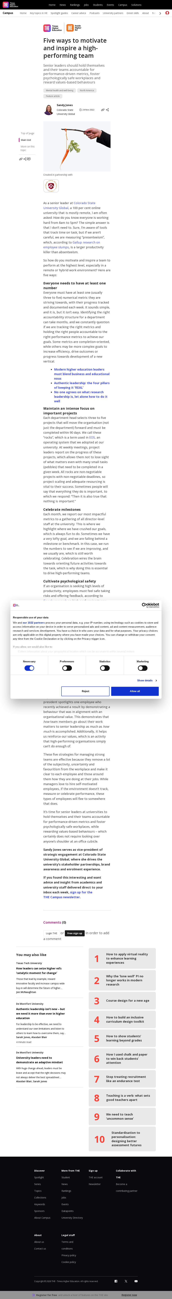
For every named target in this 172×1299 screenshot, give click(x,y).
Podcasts (95, 13)
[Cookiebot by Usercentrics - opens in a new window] (144, 605)
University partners (113, 13)
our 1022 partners (34, 622)
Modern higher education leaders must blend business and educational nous (82, 373)
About (145, 13)
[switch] (67, 668)
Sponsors (39, 1211)
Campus (122, 4)
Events (110, 4)
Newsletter (95, 1184)
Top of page (27, 133)
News (63, 4)
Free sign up (74, 933)
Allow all (135, 691)
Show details (145, 680)
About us (39, 1241)
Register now (129, 1294)
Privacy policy (68, 1255)
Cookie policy (68, 1262)
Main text (26, 140)
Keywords (39, 1204)
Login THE (51, 933)
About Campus (42, 1217)
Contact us (40, 1248)
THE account (96, 1177)
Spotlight (39, 1177)
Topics (37, 1190)
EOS (92, 437)
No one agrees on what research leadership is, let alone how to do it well (81, 396)
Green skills (133, 13)
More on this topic (28, 148)
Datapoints (67, 1211)
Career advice (78, 13)
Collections (40, 1197)
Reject (85, 691)
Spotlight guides (59, 13)
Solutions (136, 4)
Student (65, 1177)
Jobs (86, 4)
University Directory (72, 1217)
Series (37, 1184)
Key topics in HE (38, 13)
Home (52, 4)
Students (98, 4)
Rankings (75, 4)
